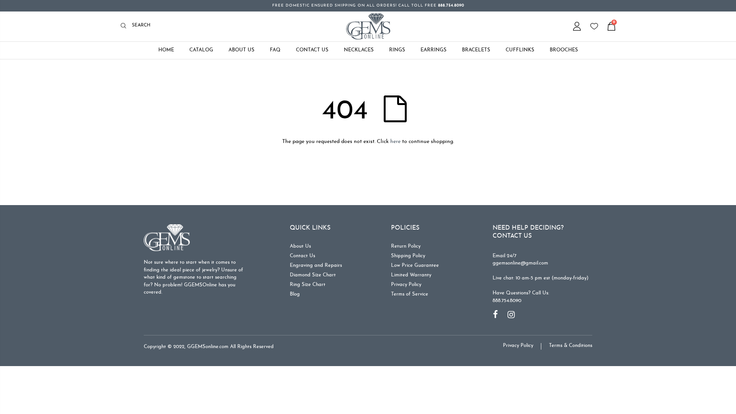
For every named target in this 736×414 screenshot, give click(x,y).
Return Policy (406, 246)
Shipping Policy (408, 255)
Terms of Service (409, 294)
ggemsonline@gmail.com (520, 263)
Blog (295, 294)
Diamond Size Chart (313, 275)
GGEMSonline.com (207, 346)
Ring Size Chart (307, 284)
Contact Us (302, 255)
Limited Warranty (411, 275)
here (395, 142)
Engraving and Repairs (316, 265)
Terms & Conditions (570, 345)
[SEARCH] (125, 26)
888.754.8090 (507, 300)
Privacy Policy (406, 284)
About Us (300, 246)
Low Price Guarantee (415, 265)
